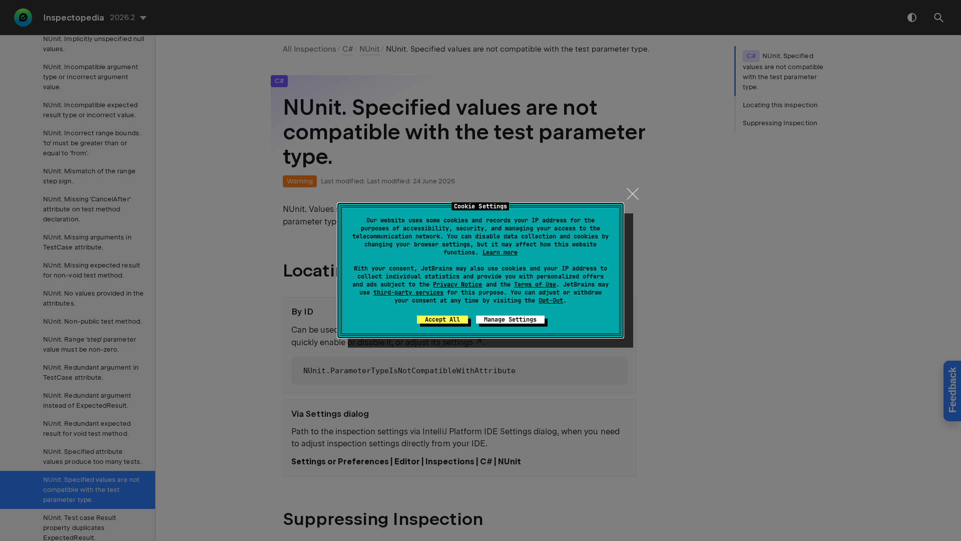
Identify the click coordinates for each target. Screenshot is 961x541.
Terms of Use (535, 285)
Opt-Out (551, 301)
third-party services (408, 293)
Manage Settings (510, 320)
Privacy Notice (457, 285)
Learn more (500, 252)
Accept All (442, 320)
